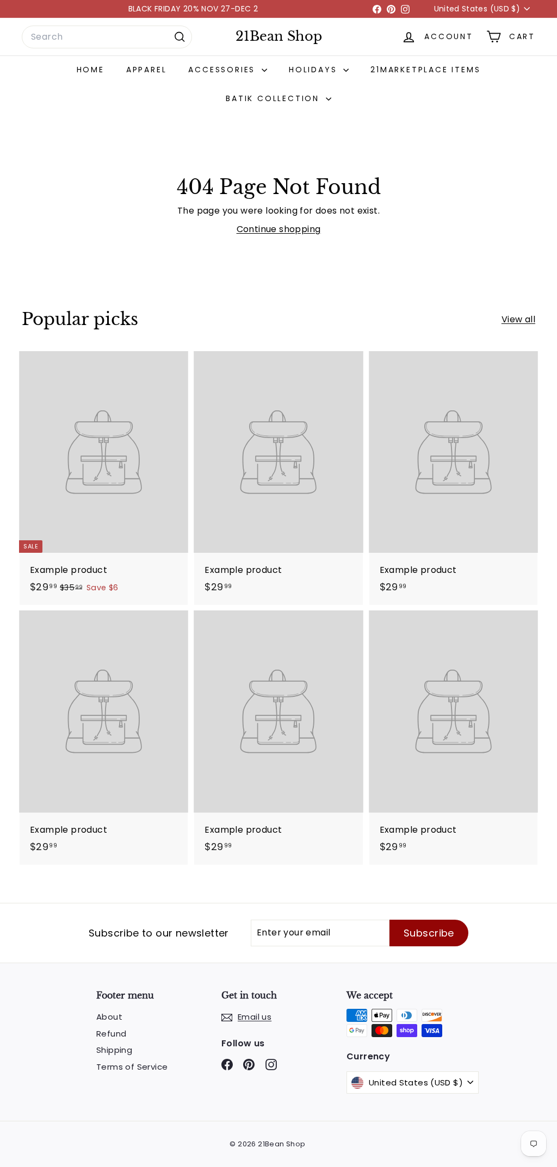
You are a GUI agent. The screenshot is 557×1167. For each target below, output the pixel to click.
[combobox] (107, 37)
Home (90, 69)
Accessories (223, 69)
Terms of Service (132, 1066)
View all (518, 319)
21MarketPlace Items (425, 69)
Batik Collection (274, 98)
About (109, 1016)
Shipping (114, 1050)
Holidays (315, 69)
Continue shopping (279, 229)
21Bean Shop (279, 36)
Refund (111, 1033)
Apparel (146, 69)
